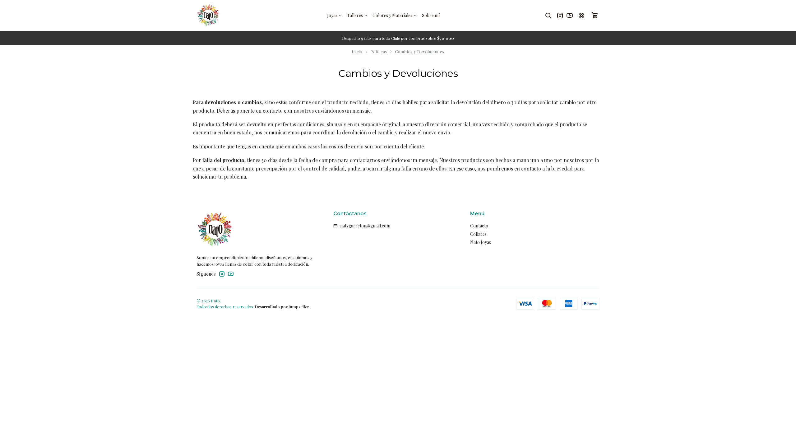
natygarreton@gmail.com (365, 226)
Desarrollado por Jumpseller (282, 306)
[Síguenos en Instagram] (560, 15)
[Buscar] (548, 15)
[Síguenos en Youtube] (569, 15)
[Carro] (594, 15)
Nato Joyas (480, 242)
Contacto (479, 226)
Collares (478, 234)
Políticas (378, 51)
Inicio (357, 51)
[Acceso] (581, 15)
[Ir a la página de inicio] (208, 15)
